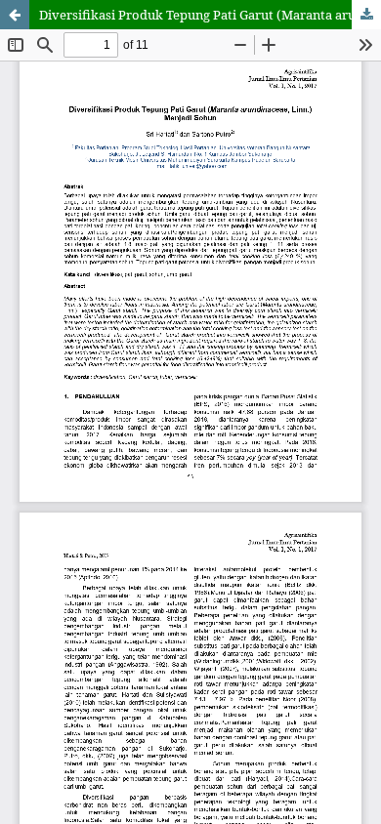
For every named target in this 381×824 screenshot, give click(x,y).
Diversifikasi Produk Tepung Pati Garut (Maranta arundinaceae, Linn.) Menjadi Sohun (210, 14)
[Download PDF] (366, 14)
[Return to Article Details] (14, 14)
